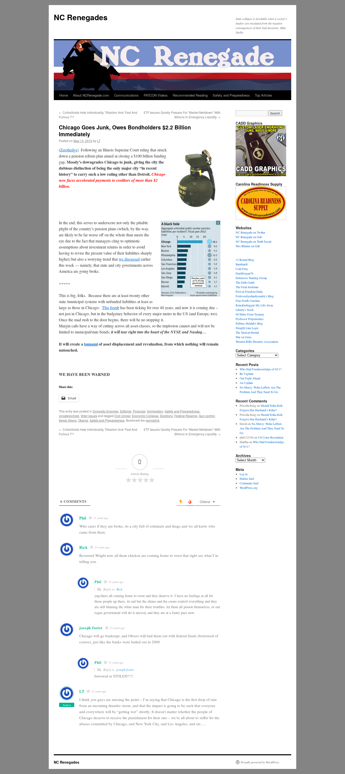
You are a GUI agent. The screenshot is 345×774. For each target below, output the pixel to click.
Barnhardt (242, 264)
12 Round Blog (245, 260)
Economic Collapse (145, 416)
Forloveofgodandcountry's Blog (255, 296)
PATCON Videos (156, 95)
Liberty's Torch (245, 310)
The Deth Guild (245, 282)
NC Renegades (81, 17)
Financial (139, 411)
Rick (119, 589)
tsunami (91, 344)
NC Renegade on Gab (249, 237)
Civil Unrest (122, 416)
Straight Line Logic (247, 328)
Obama (83, 420)
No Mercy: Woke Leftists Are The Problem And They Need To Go (262, 428)
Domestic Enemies (105, 411)
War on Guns (244, 337)
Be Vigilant (246, 374)
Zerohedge (68, 149)
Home (63, 95)
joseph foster (125, 669)
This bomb (110, 307)
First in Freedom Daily (249, 291)
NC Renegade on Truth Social (253, 241)
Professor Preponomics (250, 319)
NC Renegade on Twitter (250, 232)
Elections (166, 416)
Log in (244, 474)
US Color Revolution (270, 437)
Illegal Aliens (68, 420)
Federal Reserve (185, 416)
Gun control (207, 416)
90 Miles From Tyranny (250, 314)
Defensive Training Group (251, 278)
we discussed (129, 259)
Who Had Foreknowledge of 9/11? (260, 369)
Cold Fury (242, 269)
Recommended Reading (190, 95)
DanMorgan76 (244, 273)
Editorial (125, 411)
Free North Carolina (248, 301)
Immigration (155, 411)
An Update (246, 383)
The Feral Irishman (247, 287)
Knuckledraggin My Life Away (254, 305)
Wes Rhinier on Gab (248, 246)
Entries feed (247, 478)
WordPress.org (249, 488)
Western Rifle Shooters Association (257, 341)
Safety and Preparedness (231, 95)
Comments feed (249, 483)
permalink (152, 420)
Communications (126, 95)
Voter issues (89, 416)
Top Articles (263, 95)
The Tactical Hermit (247, 332)
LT (98, 141)
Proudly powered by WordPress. (260, 762)
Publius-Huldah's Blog (249, 323)
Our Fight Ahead (250, 378)
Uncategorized (69, 416)
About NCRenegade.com (91, 95)
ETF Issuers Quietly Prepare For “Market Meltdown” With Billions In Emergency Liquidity (182, 114)
